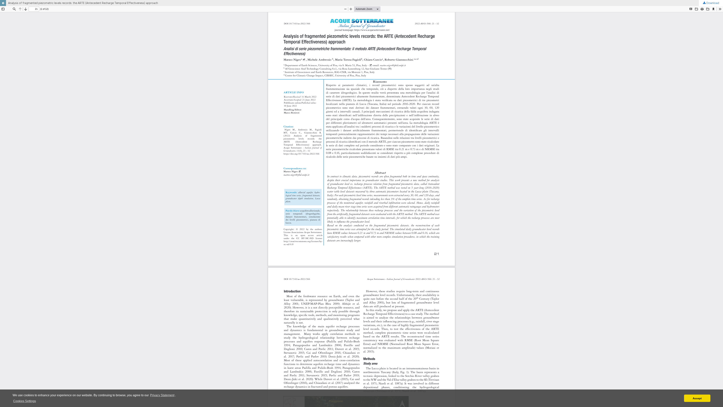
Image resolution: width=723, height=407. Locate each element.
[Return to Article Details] (3, 3)
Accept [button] (697, 398)
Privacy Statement (162, 395)
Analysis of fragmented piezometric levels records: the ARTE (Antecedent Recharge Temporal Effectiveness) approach (83, 3)
